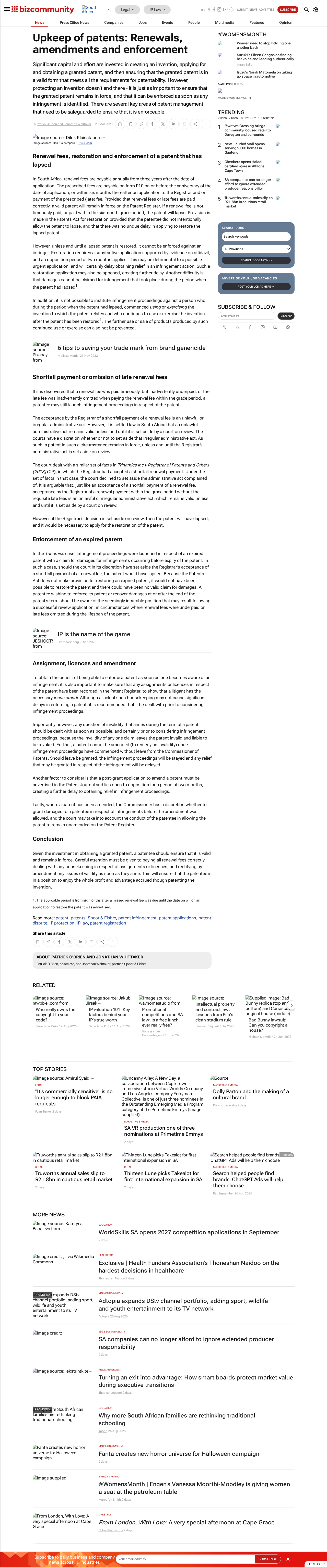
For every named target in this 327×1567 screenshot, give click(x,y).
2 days (222, 118)
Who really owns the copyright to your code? (55, 1014)
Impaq (103, 1431)
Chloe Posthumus (111, 1530)
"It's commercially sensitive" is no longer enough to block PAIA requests (74, 1097)
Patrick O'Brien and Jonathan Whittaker (64, 124)
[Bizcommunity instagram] (219, 9)
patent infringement (137, 917)
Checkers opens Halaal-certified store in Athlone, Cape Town (245, 166)
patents (78, 917)
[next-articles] (291, 1005)
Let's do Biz (316, 1564)
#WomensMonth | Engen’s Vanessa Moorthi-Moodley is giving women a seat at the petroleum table (194, 1488)
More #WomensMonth (234, 98)
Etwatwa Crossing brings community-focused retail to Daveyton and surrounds (248, 130)
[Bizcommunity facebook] (214, 9)
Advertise (266, 9)
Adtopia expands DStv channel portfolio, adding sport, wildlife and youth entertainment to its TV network (183, 1305)
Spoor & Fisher (102, 917)
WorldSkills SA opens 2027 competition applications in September (189, 1232)
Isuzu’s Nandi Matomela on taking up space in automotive (264, 74)
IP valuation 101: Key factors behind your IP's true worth (109, 1014)
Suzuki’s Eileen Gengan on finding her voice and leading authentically (265, 57)
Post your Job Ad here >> (256, 286)
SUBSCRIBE (268, 1559)
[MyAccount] (317, 10)
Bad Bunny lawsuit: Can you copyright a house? (268, 1025)
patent (62, 917)
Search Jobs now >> (256, 260)
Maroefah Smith (110, 1499)
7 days (233, 118)
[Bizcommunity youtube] (225, 9)
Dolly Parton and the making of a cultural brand (251, 1094)
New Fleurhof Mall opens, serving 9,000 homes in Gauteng (245, 148)
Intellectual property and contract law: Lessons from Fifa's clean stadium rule (215, 1012)
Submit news (247, 9)
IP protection (62, 923)
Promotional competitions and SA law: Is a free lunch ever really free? (162, 1017)
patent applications (177, 917)
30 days (245, 118)
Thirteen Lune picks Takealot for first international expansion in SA (163, 1176)
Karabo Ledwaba (225, 1105)
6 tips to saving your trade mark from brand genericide (132, 347)
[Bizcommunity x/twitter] (209, 9)
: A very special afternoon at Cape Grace (187, 1522)
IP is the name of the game (94, 634)
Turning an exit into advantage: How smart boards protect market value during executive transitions (196, 1381)
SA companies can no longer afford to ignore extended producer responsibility (248, 184)
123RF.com (85, 143)
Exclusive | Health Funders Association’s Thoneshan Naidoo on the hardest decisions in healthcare (189, 1267)
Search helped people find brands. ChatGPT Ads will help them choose (248, 1179)
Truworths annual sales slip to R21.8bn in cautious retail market (249, 202)
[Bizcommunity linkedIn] (203, 9)
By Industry (261, 118)
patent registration (108, 923)
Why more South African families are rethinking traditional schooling (177, 1419)
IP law (82, 923)
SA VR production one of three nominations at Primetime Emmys (163, 1131)
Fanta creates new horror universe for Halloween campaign (179, 1453)
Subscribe (286, 315)
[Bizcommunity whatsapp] (231, 9)
